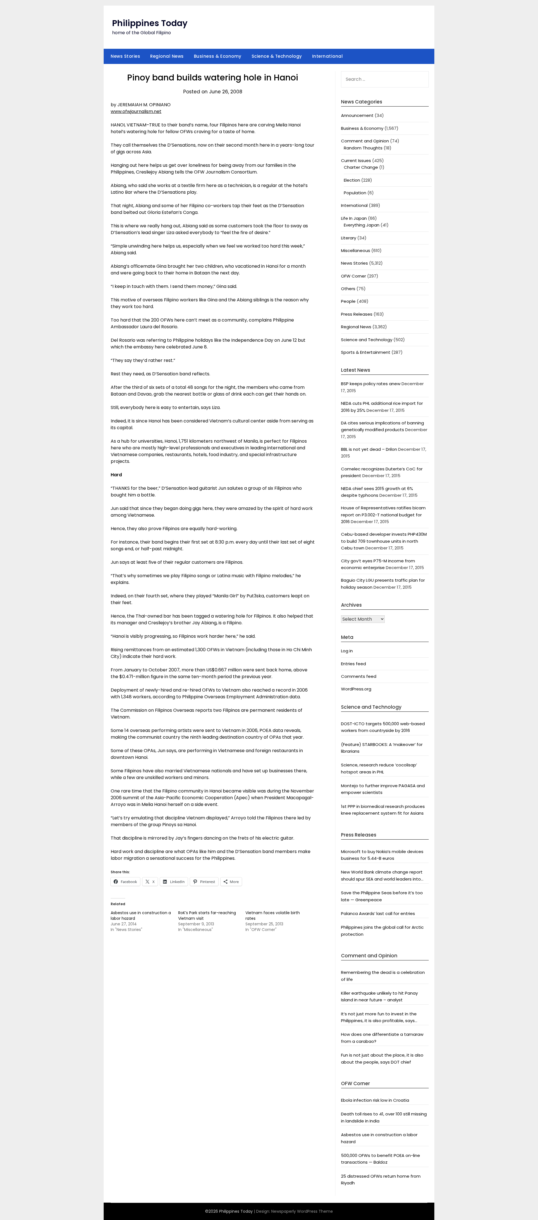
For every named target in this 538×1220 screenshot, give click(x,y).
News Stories (125, 56)
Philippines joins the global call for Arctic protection (382, 930)
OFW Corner (353, 276)
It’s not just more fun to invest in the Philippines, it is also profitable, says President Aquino (379, 1017)
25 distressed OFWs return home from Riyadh (381, 1179)
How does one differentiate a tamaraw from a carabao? (382, 1037)
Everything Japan (361, 225)
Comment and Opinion (365, 141)
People (348, 301)
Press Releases (356, 314)
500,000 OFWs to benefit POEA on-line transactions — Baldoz (380, 1158)
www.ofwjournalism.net (136, 111)
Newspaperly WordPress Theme (302, 1211)
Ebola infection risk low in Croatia (375, 1100)
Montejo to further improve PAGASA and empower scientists (383, 789)
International (327, 56)
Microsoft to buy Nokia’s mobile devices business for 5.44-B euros (382, 855)
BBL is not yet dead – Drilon (369, 449)
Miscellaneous (355, 250)
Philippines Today (149, 23)
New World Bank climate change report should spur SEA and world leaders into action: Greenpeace (382, 875)
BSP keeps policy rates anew (370, 384)
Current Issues (356, 160)
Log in (347, 651)
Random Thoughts (363, 148)
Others (348, 289)
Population (355, 193)
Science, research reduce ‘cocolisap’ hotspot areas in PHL (379, 768)
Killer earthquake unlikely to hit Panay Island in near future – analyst (379, 996)
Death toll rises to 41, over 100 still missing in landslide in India (384, 1117)
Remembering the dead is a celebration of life (383, 975)
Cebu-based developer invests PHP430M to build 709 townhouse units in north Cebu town (384, 541)
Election (352, 180)
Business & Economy (218, 56)
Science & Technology (277, 56)
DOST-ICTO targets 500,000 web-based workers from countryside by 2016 (383, 727)
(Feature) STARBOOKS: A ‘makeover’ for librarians (382, 747)
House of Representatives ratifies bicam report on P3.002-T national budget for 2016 (383, 514)
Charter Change (361, 167)
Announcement (357, 115)
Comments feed (358, 676)
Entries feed (353, 664)
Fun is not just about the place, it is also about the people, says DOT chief (382, 1058)
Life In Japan (354, 218)
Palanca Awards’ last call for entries (378, 913)
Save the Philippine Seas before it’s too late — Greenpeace (382, 896)
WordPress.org (356, 689)
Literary (348, 238)
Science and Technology (366, 340)
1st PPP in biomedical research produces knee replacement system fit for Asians (383, 809)
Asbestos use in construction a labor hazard (379, 1138)
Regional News (167, 56)
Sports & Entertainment (365, 352)
